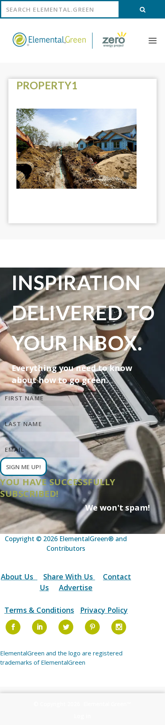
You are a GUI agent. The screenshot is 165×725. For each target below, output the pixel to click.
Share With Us (69, 576)
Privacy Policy (104, 610)
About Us (18, 576)
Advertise (76, 587)
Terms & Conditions (39, 610)
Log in (82, 716)
